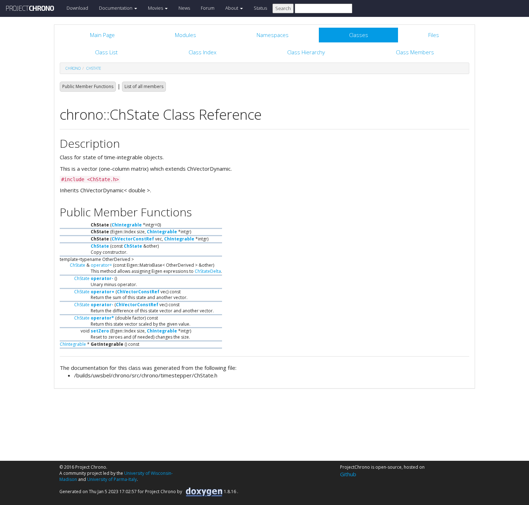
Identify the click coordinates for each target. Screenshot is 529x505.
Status (260, 8)
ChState (93, 68)
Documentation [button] (116, 8)
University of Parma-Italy (112, 479)
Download (77, 8)
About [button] (232, 8)
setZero (100, 331)
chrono (73, 68)
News (184, 8)
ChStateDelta (208, 271)
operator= (101, 265)
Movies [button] (156, 8)
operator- (102, 278)
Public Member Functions (87, 86)
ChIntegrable (127, 225)
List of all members (144, 86)
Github (348, 474)
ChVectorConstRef (133, 239)
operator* (102, 318)
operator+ (102, 292)
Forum (207, 8)
